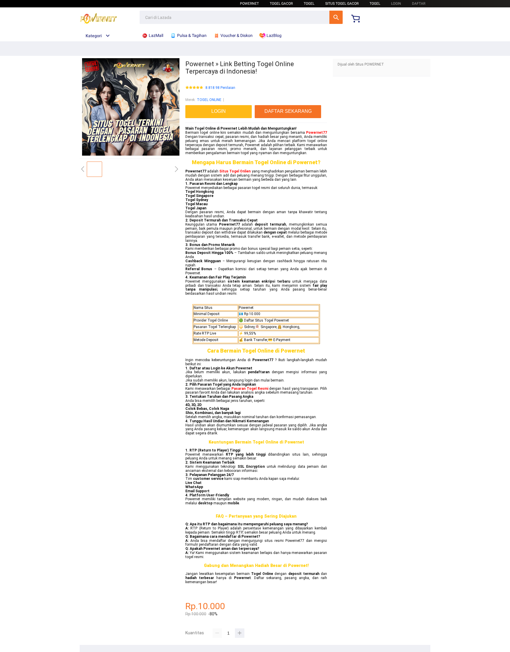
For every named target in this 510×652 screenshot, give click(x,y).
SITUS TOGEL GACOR (342, 3)
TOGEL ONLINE (209, 100)
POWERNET (249, 3)
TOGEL (309, 3)
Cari (336, 17)
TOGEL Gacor (281, 3)
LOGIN (396, 3)
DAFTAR (418, 3)
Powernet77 (316, 133)
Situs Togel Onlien (235, 171)
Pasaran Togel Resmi (249, 389)
